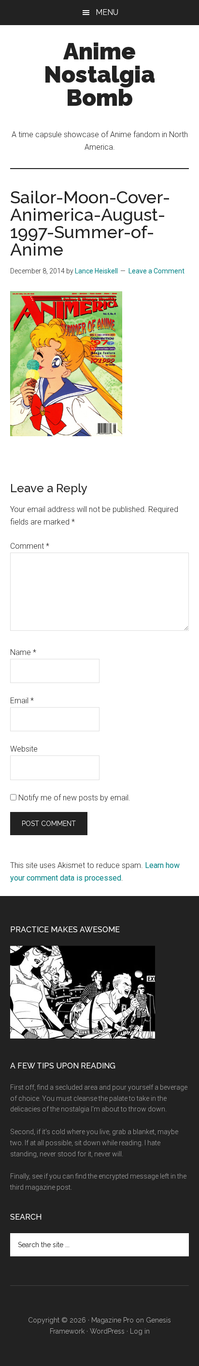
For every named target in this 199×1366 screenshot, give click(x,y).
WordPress (107, 1331)
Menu (107, 12)
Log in (140, 1331)
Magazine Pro (112, 1320)
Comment (29, 546)
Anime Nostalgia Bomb (99, 74)
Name (23, 652)
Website (24, 749)
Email (22, 700)
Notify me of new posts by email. (74, 797)
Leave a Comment (156, 271)
